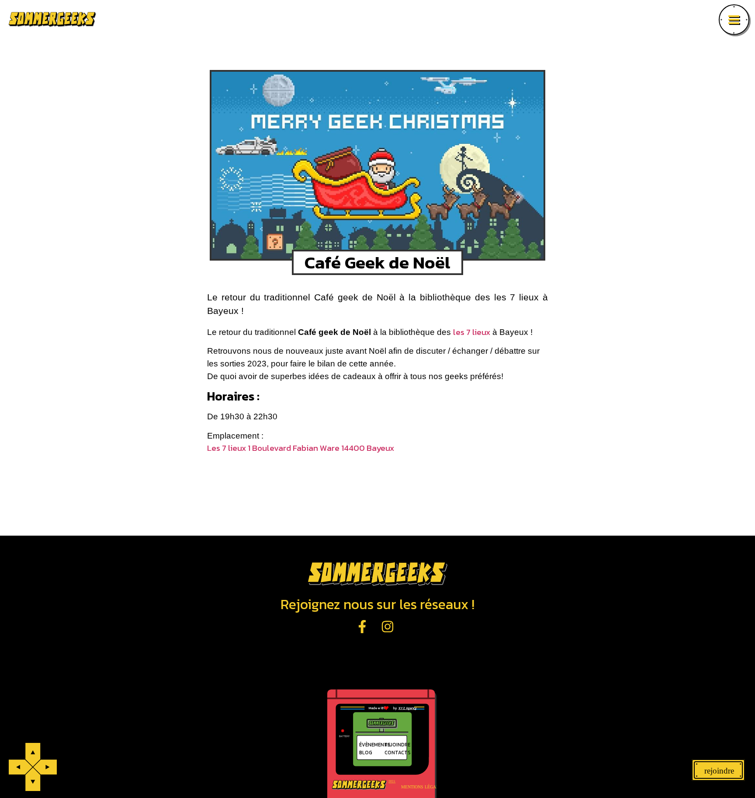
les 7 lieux (471, 332)
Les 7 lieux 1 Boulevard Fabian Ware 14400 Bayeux (300, 448)
